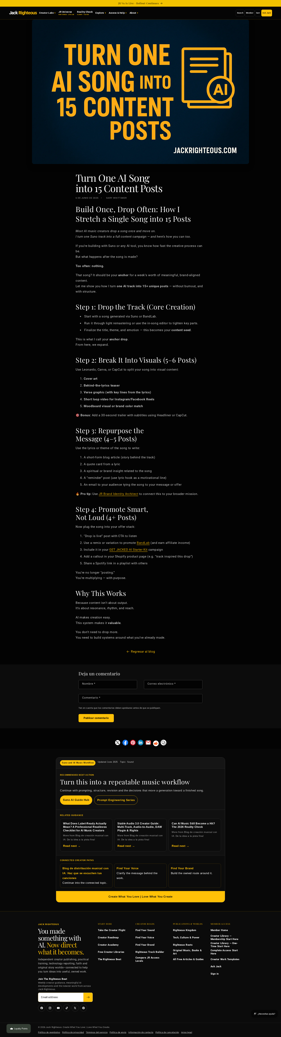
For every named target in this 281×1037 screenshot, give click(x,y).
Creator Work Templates (225, 959)
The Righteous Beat (109, 959)
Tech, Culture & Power (186, 937)
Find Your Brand (144, 944)
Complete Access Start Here (224, 952)
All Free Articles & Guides (188, 959)
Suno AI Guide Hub (76, 799)
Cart (258, 13)
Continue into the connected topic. (85, 875)
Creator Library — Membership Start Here (224, 937)
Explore (99, 13)
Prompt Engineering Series (116, 800)
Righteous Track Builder (149, 952)
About (133, 13)
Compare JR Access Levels (147, 959)
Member (250, 13)
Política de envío (118, 1032)
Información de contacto (140, 1032)
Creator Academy (108, 944)
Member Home (219, 930)
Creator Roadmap (108, 937)
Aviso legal (186, 1032)
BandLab (143, 543)
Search (240, 13)
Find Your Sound (144, 930)
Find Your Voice (144, 937)
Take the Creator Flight (111, 930)
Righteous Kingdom (184, 930)
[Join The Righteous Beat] (88, 997)
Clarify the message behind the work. (137, 873)
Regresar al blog (143, 651)
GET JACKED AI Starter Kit (128, 549)
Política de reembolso (49, 1032)
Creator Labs (46, 13)
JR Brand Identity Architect (118, 494)
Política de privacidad (73, 1032)
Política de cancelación (167, 1032)
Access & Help (117, 13)
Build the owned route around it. (192, 871)
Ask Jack (266, 13)
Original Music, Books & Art (187, 952)
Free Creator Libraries (111, 952)
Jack (23, 12)
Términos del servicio (96, 1032)
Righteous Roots (183, 944)
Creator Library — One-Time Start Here (224, 945)
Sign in (215, 973)
